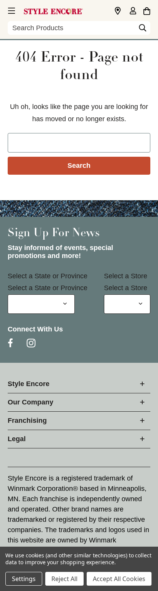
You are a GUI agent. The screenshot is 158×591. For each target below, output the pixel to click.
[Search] (143, 29)
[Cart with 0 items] (146, 10)
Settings (24, 579)
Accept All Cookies (119, 579)
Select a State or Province (47, 276)
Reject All (64, 579)
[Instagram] (31, 342)
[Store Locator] (117, 11)
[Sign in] (132, 11)
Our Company (30, 402)
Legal (17, 439)
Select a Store (125, 276)
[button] (10, 9)
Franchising (27, 420)
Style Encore (28, 384)
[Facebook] (10, 342)
